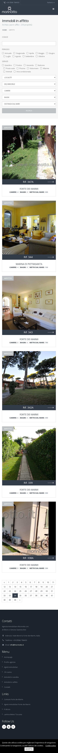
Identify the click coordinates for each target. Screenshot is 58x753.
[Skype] (9, 727)
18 (36, 587)
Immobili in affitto (11, 682)
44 (15, 600)
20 (47, 587)
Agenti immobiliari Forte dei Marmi (17, 704)
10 (48, 582)
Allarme (46, 68)
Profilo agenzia (9, 662)
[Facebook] (4, 727)
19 (41, 587)
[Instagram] (13, 727)
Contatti (7, 687)
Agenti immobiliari (11, 667)
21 (52, 587)
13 (10, 587)
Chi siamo (8, 672)
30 (47, 591)
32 (5, 595)
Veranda (30, 65)
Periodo (5, 49)
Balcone (41, 65)
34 (15, 595)
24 (15, 591)
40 (47, 595)
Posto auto (10, 68)
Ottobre (41, 56)
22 (5, 591)
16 (26, 587)
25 (20, 591)
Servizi (5, 61)
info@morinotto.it (17, 645)
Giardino (8, 65)
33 (10, 595)
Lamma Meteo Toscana (13, 714)
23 (10, 591)
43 (10, 600)
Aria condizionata (23, 71)
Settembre (29, 56)
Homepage (8, 657)
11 (53, 582)
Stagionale (20, 53)
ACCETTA (29, 749)
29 (41, 591)
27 (31, 591)
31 (52, 591)
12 (5, 587)
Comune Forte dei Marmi (13, 699)
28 (36, 591)
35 (20, 595)
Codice (5, 37)
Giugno (52, 53)
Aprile (31, 53)
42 (5, 600)
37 (31, 595)
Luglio (8, 56)
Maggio (41, 53)
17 (31, 587)
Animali (9, 71)
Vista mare (34, 68)
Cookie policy (50, 745)
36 (26, 595)
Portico (19, 65)
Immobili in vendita (11, 677)
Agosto (18, 56)
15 (20, 587)
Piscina (22, 68)
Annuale (8, 53)
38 (36, 595)
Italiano (50, 2)
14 (15, 587)
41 (52, 595)
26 (26, 591)
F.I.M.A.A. (7, 709)
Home (4, 30)
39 (41, 595)
